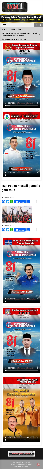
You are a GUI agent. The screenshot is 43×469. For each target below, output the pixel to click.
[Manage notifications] (38, 464)
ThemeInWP (28, 464)
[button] (36, 25)
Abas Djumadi (25, 466)
